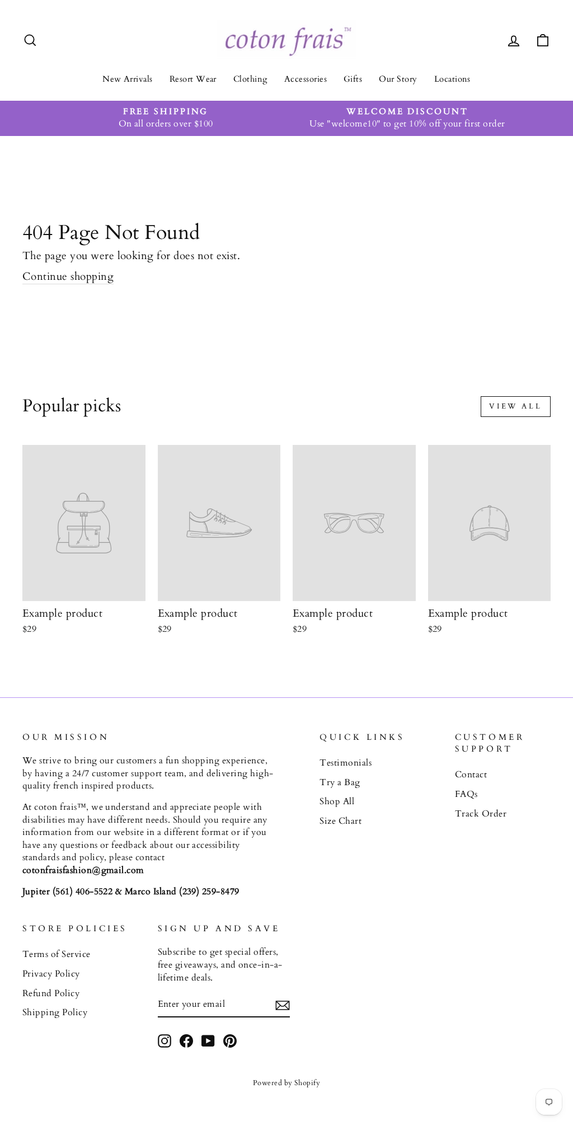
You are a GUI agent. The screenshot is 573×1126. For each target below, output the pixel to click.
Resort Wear (193, 79)
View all (515, 406)
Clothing (250, 79)
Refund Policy (50, 993)
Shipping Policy (54, 1012)
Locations (452, 79)
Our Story (398, 79)
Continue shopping (68, 276)
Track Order (480, 814)
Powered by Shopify (287, 1083)
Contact (471, 774)
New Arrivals (127, 79)
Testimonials (346, 763)
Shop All (337, 801)
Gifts (353, 79)
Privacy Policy (51, 974)
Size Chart (340, 821)
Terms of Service (56, 954)
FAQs (466, 794)
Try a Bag (340, 782)
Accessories (305, 79)
